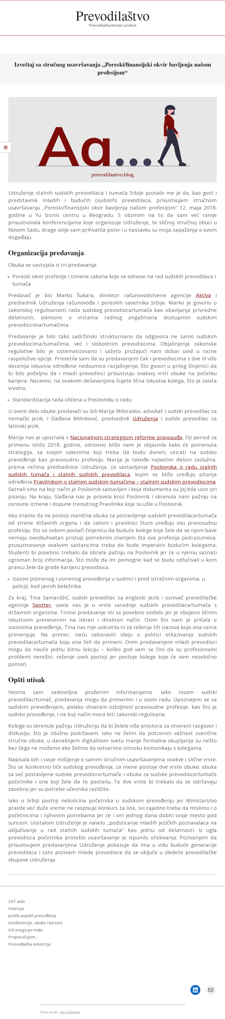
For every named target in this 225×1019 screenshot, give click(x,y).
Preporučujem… (23, 937)
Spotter (41, 604)
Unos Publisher (70, 1012)
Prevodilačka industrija (29, 944)
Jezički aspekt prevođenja (32, 915)
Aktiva (203, 295)
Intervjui (16, 908)
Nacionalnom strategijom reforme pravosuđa (126, 437)
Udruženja (145, 418)
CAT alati (16, 901)
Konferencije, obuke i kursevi (35, 922)
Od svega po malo (25, 929)
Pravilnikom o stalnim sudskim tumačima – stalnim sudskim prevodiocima (124, 481)
